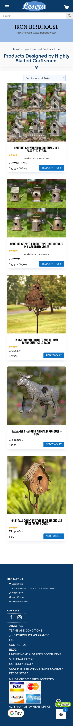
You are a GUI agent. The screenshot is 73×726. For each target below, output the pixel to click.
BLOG (12, 649)
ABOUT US (16, 625)
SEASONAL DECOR (21, 659)
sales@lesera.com (20, 602)
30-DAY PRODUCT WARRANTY (29, 635)
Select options (52, 167)
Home (20, 33)
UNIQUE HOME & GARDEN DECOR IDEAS (35, 654)
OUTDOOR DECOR (21, 664)
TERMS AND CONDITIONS (25, 630)
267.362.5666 (17, 593)
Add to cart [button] (54, 355)
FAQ (11, 640)
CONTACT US (17, 645)
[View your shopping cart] (66, 8)
